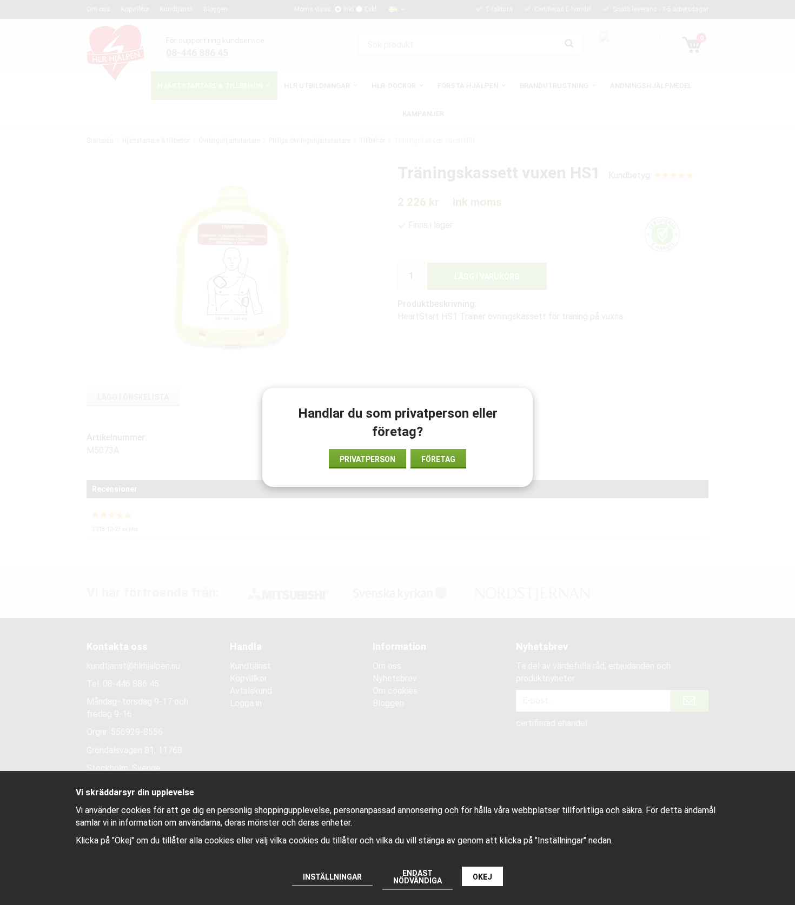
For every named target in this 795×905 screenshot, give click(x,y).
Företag (438, 459)
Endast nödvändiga (417, 877)
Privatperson (367, 459)
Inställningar (332, 877)
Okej (482, 877)
